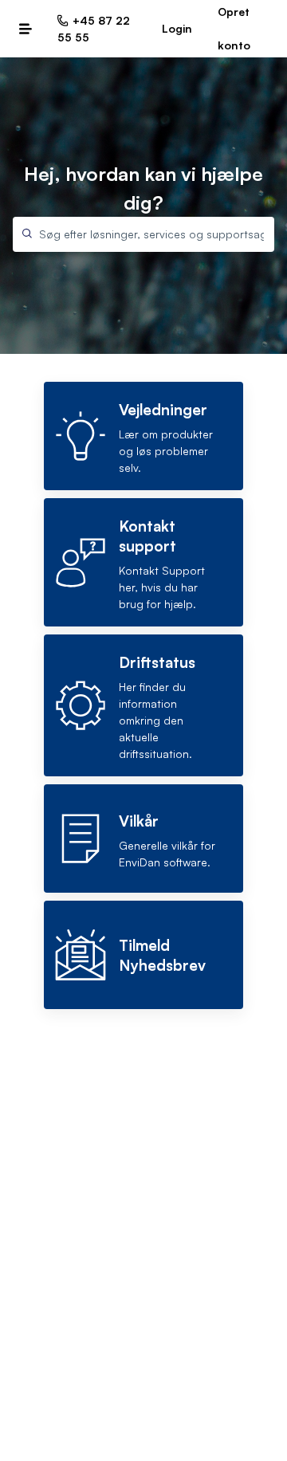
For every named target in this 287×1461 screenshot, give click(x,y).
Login (177, 28)
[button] (25, 29)
